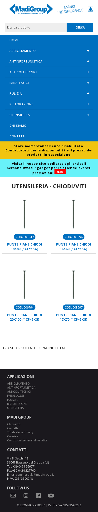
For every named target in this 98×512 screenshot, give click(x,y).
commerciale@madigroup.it (35, 475)
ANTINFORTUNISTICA (26, 61)
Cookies (12, 436)
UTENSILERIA (20, 115)
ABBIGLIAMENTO (23, 50)
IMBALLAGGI (19, 83)
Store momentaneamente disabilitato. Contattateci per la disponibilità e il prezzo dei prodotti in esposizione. (49, 150)
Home (14, 40)
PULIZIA (16, 93)
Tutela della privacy (20, 432)
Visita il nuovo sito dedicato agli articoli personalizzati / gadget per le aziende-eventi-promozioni (49, 168)
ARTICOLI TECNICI (23, 72)
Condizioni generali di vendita (27, 440)
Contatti (17, 136)
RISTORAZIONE (22, 104)
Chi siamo (18, 125)
